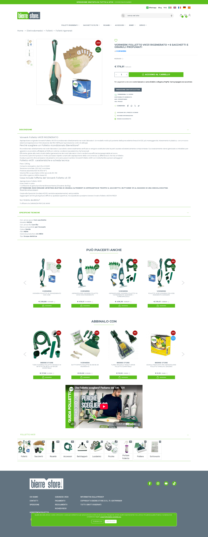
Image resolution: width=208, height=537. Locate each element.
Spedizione (34, 505)
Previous (25, 283)
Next (183, 283)
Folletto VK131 (27, 435)
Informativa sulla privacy (92, 497)
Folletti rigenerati (64, 31)
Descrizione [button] (25, 130)
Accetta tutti (110, 521)
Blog (160, 8)
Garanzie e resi (61, 497)
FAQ (165, 8)
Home (20, 31)
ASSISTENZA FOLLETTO (39, 512)
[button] (156, 74)
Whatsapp (152, 8)
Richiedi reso (61, 508)
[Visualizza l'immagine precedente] (97, 72)
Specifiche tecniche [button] (29, 213)
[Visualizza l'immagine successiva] (41, 72)
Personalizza (97, 521)
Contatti (34, 501)
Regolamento (61, 505)
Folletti (49, 31)
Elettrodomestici (35, 31)
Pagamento (60, 501)
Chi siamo (34, 497)
